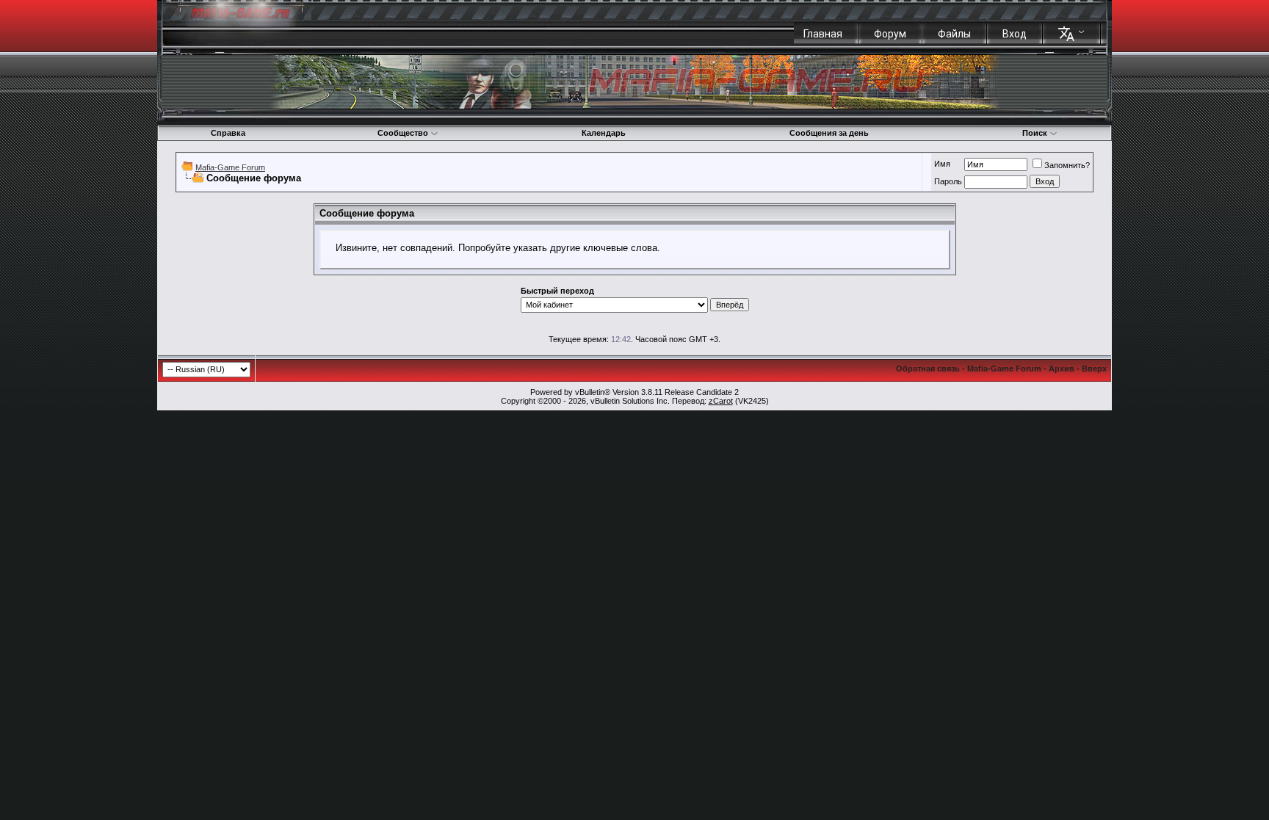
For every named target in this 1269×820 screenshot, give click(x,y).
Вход (1014, 34)
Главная (822, 34)
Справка (228, 132)
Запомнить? (1067, 165)
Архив (1061, 368)
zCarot (721, 400)
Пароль (948, 181)
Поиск (1034, 132)
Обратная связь (928, 368)
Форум (890, 34)
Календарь (604, 132)
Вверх (1094, 368)
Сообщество (402, 132)
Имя (942, 163)
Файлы (954, 34)
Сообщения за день (829, 132)
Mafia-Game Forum (230, 167)
